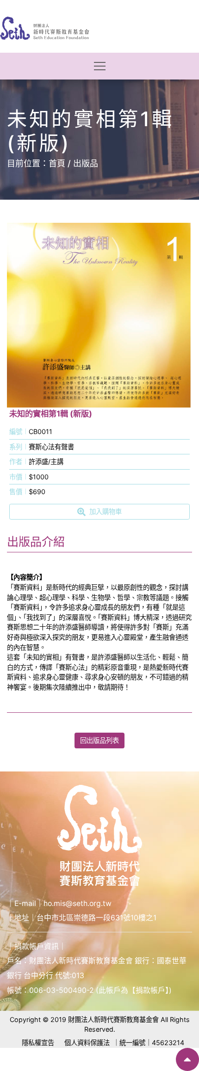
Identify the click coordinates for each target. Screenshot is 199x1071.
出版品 (85, 163)
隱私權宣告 (38, 1043)
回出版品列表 (99, 740)
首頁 (57, 163)
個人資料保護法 (87, 1043)
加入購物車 (105, 511)
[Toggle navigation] (99, 66)
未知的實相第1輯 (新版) (50, 413)
